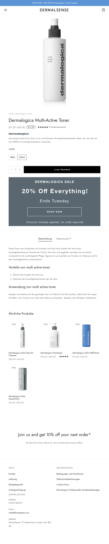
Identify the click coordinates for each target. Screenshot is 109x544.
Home (11, 113)
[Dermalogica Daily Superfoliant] (23, 379)
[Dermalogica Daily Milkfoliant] (86, 335)
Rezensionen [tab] (63, 238)
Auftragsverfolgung (17, 489)
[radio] (12, 157)
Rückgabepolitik (16, 484)
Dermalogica (20, 113)
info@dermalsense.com (19, 512)
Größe (12, 149)
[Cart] (103, 10)
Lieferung (13, 479)
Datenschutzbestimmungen (68, 479)
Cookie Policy (62, 484)
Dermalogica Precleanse (51, 352)
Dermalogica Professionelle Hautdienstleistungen (78, 489)
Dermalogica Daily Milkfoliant (85, 352)
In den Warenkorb (62, 169)
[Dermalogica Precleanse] (54, 335)
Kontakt (12, 473)
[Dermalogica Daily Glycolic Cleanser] (23, 335)
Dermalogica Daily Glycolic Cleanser (21, 354)
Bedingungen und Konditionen (69, 473)
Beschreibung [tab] (45, 238)
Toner (30, 113)
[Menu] (5, 10)
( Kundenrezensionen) (57, 127)
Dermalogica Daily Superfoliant (17, 397)
